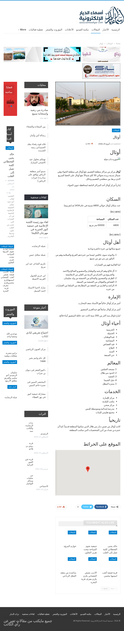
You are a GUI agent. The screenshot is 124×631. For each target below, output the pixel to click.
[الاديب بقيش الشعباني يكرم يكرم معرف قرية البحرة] (88, 563)
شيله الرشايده (39, 246)
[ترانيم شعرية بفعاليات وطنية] (10, 345)
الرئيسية (115, 29)
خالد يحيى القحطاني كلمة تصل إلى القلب (8, 165)
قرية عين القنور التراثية (29, 462)
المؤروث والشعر (54, 29)
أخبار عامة (12, 387)
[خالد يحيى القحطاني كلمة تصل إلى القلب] (108, 537)
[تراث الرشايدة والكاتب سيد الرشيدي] (41, 426)
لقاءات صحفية (28, 614)
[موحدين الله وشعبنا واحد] (10, 326)
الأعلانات (69, 29)
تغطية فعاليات (36, 29)
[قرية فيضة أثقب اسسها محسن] (108, 563)
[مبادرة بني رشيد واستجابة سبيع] (36, 99)
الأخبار (106, 29)
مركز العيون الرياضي (36, 349)
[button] (88, 469)
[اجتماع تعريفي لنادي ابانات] (36, 322)
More (23, 29)
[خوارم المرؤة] (67, 537)
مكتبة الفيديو (82, 29)
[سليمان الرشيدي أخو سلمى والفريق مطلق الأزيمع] (10, 365)
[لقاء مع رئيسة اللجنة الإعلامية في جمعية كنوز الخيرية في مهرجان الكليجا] (36, 211)
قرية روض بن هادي (29, 446)
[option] (10, 103)
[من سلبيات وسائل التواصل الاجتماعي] (41, 479)
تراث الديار (14, 614)
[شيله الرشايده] (10, 389)
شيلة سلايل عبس (37, 255)
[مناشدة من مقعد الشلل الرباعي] (67, 563)
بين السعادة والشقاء (36, 126)
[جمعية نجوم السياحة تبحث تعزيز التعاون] (88, 537)
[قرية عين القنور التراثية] (41, 463)
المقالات (95, 29)
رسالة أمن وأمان (38, 135)
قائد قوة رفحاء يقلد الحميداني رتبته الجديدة (36, 147)
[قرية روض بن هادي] (41, 447)
